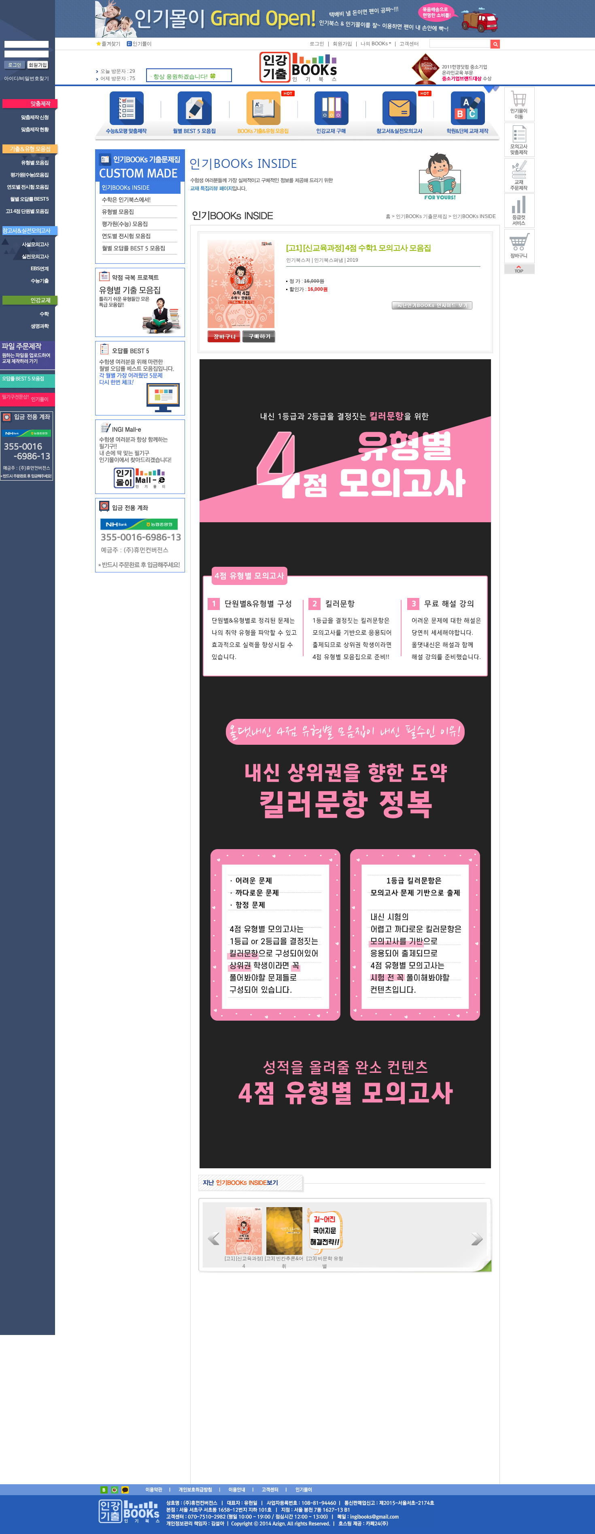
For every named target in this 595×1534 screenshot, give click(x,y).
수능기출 (40, 281)
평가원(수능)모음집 (30, 175)
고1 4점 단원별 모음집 (27, 211)
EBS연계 (40, 268)
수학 (44, 314)
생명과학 (40, 326)
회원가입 (342, 44)
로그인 (317, 44)
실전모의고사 (35, 256)
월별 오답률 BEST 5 (29, 199)
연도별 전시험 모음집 (28, 187)
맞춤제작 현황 (35, 129)
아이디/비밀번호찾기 (26, 78)
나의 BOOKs (374, 44)
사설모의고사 (35, 244)
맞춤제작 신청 (35, 117)
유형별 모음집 (35, 162)
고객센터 (409, 44)
